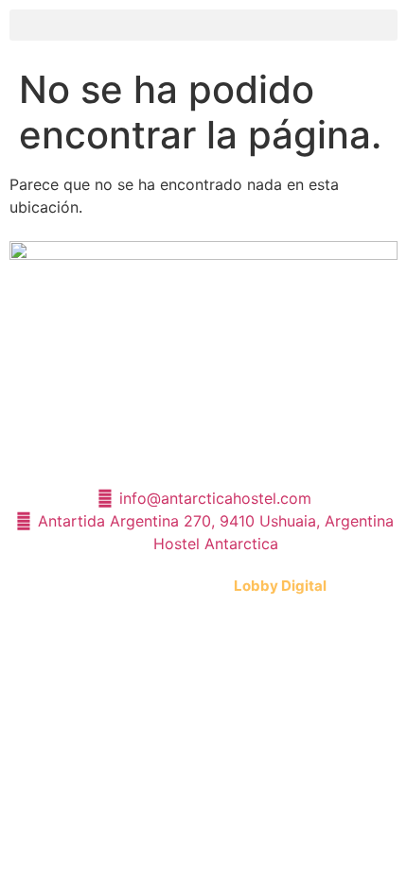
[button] (203, 25)
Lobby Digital (280, 586)
